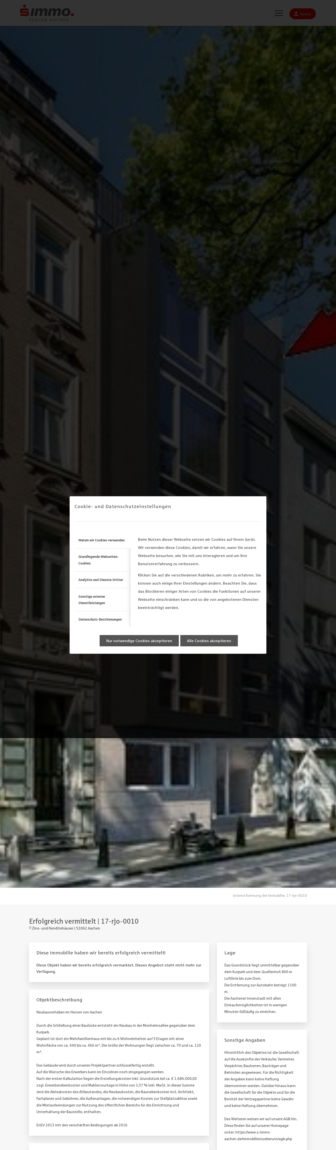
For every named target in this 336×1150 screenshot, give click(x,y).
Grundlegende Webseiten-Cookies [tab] (98, 560)
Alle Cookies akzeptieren (209, 640)
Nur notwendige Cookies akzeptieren (139, 640)
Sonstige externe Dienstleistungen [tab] (91, 599)
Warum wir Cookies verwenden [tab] (101, 540)
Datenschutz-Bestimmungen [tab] (100, 619)
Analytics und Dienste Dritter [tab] (100, 580)
